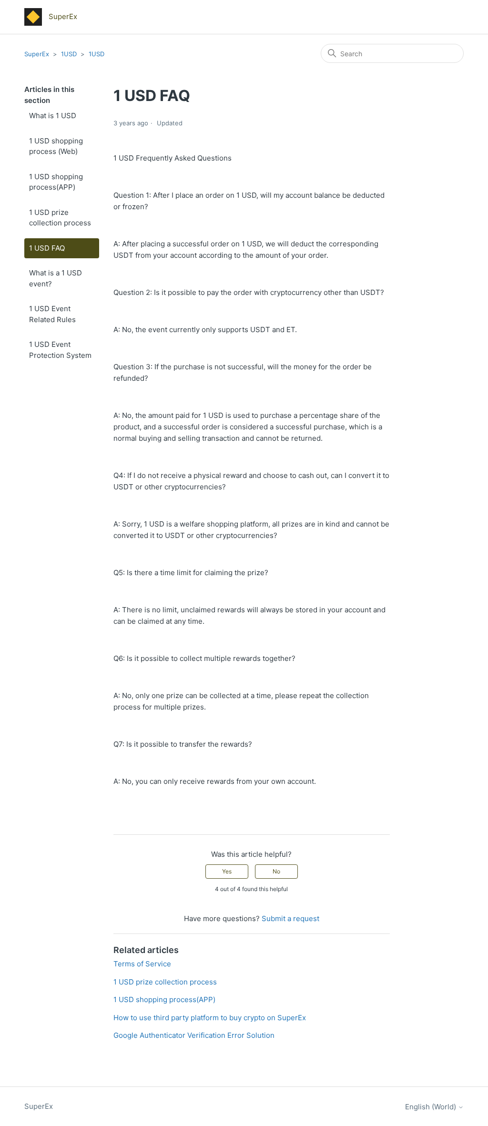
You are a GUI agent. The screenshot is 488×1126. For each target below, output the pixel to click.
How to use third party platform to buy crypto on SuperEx (209, 1017)
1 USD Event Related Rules (54, 314)
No (276, 871)
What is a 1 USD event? (55, 278)
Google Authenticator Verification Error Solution (193, 1035)
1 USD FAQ (47, 248)
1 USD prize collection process (61, 218)
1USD (69, 54)
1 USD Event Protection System (60, 350)
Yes (227, 871)
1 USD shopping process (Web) (56, 146)
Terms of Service (142, 963)
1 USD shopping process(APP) (56, 182)
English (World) (431, 1107)
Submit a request (290, 918)
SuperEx (36, 54)
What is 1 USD (52, 115)
